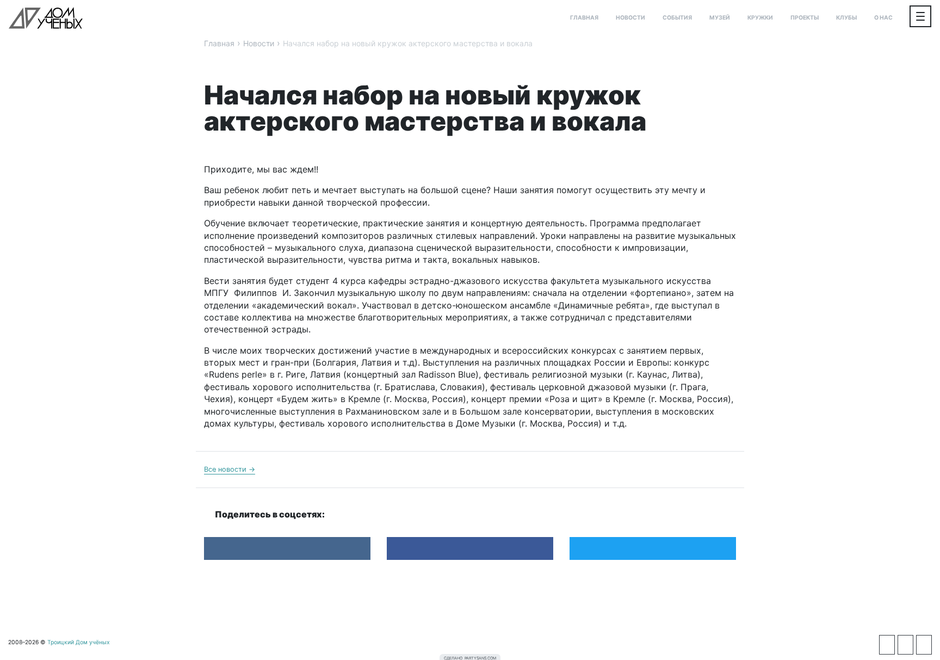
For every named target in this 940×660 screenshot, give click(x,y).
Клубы (846, 17)
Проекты (804, 17)
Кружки (760, 17)
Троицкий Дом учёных (46, 18)
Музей (719, 17)
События (677, 17)
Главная (584, 17)
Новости (630, 17)
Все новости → (229, 469)
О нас (883, 17)
